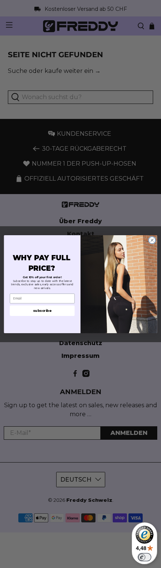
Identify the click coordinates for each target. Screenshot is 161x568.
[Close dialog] (152, 240)
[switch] (144, 557)
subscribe (42, 310)
